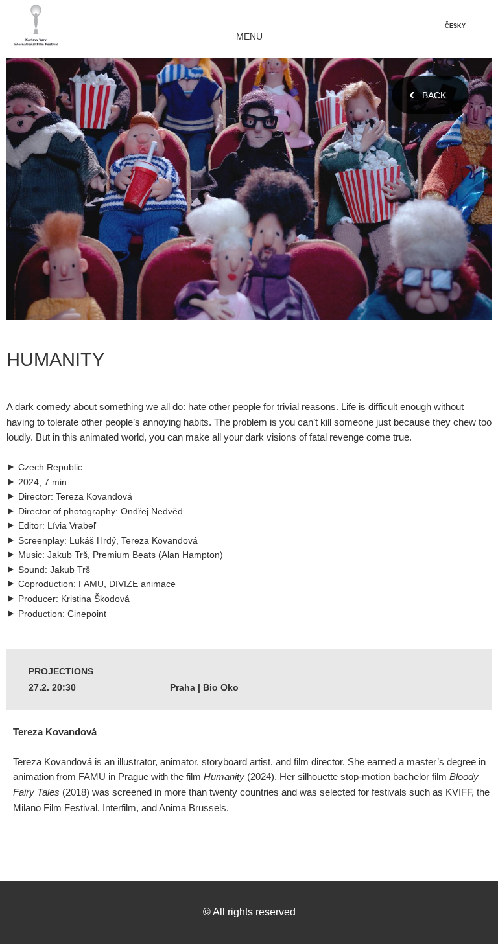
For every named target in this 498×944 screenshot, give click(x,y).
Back (434, 95)
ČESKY (455, 26)
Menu (249, 36)
